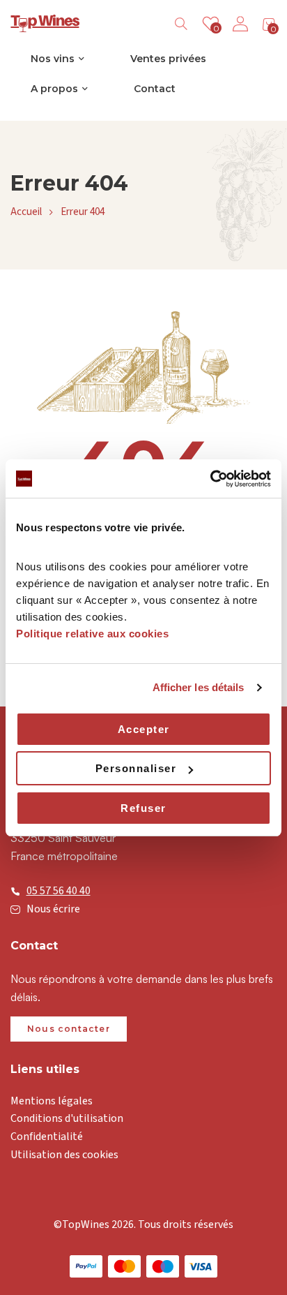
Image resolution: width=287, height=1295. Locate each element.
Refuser (143, 808)
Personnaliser (136, 768)
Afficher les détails (199, 687)
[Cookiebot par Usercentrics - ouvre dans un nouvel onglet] (210, 479)
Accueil (26, 212)
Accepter (144, 729)
